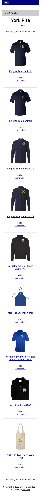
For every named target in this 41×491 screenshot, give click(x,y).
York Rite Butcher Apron (20, 312)
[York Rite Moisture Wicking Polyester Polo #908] (20, 341)
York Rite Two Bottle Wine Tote (20, 456)
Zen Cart (26, 489)
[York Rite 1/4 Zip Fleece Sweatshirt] (20, 247)
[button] (36, 479)
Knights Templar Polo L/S (20, 168)
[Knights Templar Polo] (20, 53)
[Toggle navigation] (6, 2)
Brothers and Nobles (28, 487)
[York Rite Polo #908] (20, 388)
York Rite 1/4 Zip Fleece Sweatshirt (20, 267)
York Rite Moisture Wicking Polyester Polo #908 (20, 358)
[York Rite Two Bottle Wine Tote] (20, 436)
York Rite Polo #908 (20, 405)
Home (6, 13)
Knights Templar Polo (20, 71)
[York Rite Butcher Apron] (20, 297)
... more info (20, 80)
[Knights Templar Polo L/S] (20, 151)
